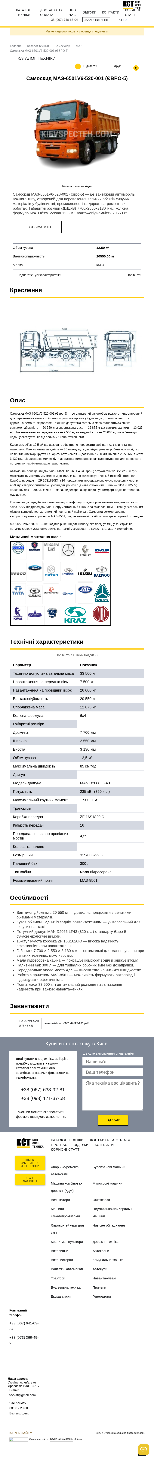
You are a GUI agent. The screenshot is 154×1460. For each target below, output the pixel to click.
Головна (16, 46)
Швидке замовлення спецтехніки (30, 1163)
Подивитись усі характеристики (39, 275)
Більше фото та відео (77, 186)
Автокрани (101, 1251)
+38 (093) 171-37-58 (43, 1098)
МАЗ (79, 46)
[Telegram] (14, 1364)
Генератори (102, 1296)
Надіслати (113, 1120)
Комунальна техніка (108, 1260)
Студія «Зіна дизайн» (61, 1439)
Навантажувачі (104, 1278)
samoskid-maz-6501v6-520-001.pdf (66, 1023)
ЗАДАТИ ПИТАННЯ (96, 19)
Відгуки (90, 12)
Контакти (110, 12)
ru (120, 20)
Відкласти (90, 66)
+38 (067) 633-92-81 (43, 1089)
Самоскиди (62, 46)
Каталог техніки (23, 12)
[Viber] (25, 1354)
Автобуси (100, 1269)
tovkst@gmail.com (22, 1395)
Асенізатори (60, 1200)
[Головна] (133, 5)
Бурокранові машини (109, 1167)
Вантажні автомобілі (67, 1269)
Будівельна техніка (66, 1287)
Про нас (72, 12)
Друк (117, 66)
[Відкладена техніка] (100, 66)
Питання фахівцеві (30, 1179)
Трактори (58, 1278)
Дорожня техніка (106, 1242)
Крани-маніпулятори (67, 1242)
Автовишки (59, 1251)
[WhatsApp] (14, 1354)
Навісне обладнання (109, 1225)
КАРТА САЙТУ (20, 1433)
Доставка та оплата (51, 12)
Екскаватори (61, 1296)
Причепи (99, 1287)
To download (29, 1020)
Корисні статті (132, 12)
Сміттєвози (101, 1200)
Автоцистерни (62, 1260)
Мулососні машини (107, 1183)
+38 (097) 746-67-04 (63, 20)
